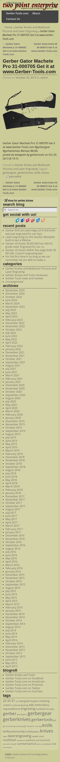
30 (9, 701)
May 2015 (11, 597)
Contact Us (13, 19)
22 (4, 700)
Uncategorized (14, 281)
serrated (6, 744)
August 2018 (12, 470)
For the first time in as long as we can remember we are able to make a (27, 258)
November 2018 (15, 460)
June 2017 (11, 516)
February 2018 (14, 490)
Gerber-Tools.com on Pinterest (24, 684)
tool (54, 743)
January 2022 (13, 349)
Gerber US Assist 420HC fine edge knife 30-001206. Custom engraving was (31, 251)
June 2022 (11, 336)
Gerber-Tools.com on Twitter (22, 688)
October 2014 (13, 620)
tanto (38, 744)
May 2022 (11, 339)
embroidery (42, 705)
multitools (20, 740)
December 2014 (14, 614)
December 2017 (14, 496)
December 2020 (14, 385)
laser (5, 736)
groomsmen (8, 726)
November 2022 (15, 326)
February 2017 (14, 529)
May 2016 (11, 558)
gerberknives (25, 172)
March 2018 (12, 486)
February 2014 (14, 643)
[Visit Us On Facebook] (22, 221)
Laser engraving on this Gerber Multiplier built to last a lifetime (30, 238)
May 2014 (11, 637)
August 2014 (12, 627)
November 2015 (15, 578)
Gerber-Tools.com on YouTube (24, 691)
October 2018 (13, 463)
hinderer (30, 726)
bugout (34, 701)
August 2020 (12, 398)
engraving (28, 709)
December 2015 (14, 575)
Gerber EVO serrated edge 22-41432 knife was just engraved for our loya (30, 232)
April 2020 (11, 408)
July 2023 (10, 310)
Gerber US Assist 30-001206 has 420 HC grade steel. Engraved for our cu (29, 245)
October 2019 (13, 427)
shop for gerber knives (20, 200)
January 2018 (13, 493)
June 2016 (11, 555)
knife (37, 172)
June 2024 (11, 300)
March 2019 (12, 450)
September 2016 (15, 545)
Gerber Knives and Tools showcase (26, 275)
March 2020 (12, 411)
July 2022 (10, 333)
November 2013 (15, 650)
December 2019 (14, 421)
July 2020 (10, 401)
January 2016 (13, 571)
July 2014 (10, 630)
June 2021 (11, 372)
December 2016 (14, 535)
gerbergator (22, 714)
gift (54, 720)
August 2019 (12, 434)
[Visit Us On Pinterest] (27, 221)
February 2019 (14, 454)
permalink (15, 176)
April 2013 (11, 666)
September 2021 (15, 362)
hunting (38, 726)
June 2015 (11, 594)
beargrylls (24, 701)
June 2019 (11, 440)
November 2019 (15, 424)
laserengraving (19, 736)
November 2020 (15, 388)
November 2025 (15, 290)
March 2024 (12, 303)
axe (17, 701)
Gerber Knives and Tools (20, 675)
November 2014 (15, 617)
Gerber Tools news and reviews (24, 278)
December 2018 (14, 457)
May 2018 (11, 480)
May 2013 (11, 663)
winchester (7, 747)
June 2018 (11, 476)
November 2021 (15, 356)
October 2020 (13, 391)
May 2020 (11, 405)
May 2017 (11, 519)
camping (44, 701)
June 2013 (11, 659)
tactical (31, 743)
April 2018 (11, 483)
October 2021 (13, 359)
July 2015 (10, 591)
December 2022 (14, 323)
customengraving (20, 705)
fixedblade (41, 708)
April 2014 (11, 640)
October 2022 (13, 329)
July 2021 (10, 368)
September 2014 (15, 624)
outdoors (31, 740)
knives (45, 172)
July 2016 (10, 552)
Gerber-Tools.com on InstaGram (25, 681)
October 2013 (13, 653)
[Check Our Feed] (42, 221)
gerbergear (9, 172)
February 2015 (14, 607)
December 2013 (14, 646)
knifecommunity (14, 731)
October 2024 (13, 297)
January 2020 (13, 418)
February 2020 (14, 414)
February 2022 (14, 346)
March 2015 (12, 604)
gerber (9, 713)
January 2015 (13, 610)
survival (22, 743)
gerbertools (42, 719)
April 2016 (11, 561)
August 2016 (12, 548)
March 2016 (12, 565)
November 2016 (15, 539)
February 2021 (14, 378)
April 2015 (11, 601)
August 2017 (12, 509)
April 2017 (11, 522)
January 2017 (13, 532)
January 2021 (13, 382)
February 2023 (14, 320)
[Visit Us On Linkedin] (37, 221)
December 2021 (14, 352)
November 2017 (15, 499)
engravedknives (11, 709)
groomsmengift (20, 726)
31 (13, 700)
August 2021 (12, 365)
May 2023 (11, 313)
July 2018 (10, 473)
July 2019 (10, 437)
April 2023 (11, 316)
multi (41, 736)
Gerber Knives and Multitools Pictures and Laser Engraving (30, 270)
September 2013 (15, 656)
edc (31, 705)
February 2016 (14, 568)
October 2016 (13, 542)
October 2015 (13, 581)
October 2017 (13, 503)
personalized (43, 740)
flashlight (50, 709)
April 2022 (11, 342)
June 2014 (11, 633)
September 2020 (15, 395)
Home (8, 27)
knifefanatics (32, 731)
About (36, 13)
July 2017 (10, 512)
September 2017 (15, 506)
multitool (9, 740)
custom (7, 705)
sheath (14, 744)
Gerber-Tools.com (17, 13)
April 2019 (11, 447)
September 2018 (15, 467)
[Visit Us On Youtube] (32, 221)
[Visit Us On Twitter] (17, 221)
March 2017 (12, 525)
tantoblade (46, 744)
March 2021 (12, 375)
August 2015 (12, 588)
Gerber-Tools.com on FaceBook (24, 678)
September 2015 (15, 584)
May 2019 (11, 444)
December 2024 (14, 293)
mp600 (35, 736)
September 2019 (15, 431)
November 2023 (15, 306)
